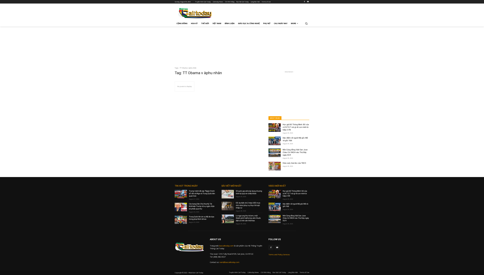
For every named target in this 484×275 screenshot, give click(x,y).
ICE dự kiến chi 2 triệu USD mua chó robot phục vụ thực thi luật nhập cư (248, 205)
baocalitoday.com (226, 246)
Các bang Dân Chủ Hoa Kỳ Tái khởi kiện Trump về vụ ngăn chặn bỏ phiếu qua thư (202, 206)
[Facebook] (304, 1)
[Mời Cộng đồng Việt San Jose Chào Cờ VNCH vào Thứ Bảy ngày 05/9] (274, 152)
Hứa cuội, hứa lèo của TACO (294, 163)
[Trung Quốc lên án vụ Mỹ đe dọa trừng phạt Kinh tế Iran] (181, 220)
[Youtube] (307, 1)
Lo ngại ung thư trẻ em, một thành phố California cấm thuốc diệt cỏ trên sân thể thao (248, 218)
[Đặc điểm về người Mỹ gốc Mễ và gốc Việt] (274, 141)
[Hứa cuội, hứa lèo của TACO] (274, 166)
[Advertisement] (242, 45)
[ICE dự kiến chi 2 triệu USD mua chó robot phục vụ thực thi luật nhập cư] (228, 206)
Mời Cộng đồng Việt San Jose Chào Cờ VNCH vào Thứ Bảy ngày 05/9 (295, 152)
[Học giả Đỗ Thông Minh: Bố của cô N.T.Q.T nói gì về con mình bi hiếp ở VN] (274, 127)
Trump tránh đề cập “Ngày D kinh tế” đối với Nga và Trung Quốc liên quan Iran (202, 193)
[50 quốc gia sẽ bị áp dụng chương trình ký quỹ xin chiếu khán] (228, 194)
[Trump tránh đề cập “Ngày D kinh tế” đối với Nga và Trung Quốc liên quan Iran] (181, 194)
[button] (306, 23)
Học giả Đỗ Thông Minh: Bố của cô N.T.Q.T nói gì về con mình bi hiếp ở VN (296, 127)
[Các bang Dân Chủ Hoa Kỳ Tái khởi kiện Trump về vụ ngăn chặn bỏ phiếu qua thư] (181, 207)
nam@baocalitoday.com (229, 262)
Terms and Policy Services (279, 254)
